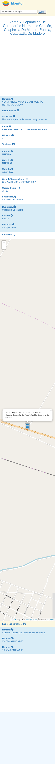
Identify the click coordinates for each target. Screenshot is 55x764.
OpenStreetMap (31, 619)
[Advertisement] (27, 67)
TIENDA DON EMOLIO (12, 650)
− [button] (4, 247)
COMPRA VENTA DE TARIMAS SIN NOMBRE (23, 632)
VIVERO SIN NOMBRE (12, 641)
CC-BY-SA (50, 619)
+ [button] (4, 243)
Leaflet (13, 619)
